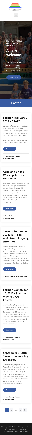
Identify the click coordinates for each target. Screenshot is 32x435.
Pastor (11, 156)
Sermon (17, 156)
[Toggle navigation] (16, 15)
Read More (9, 149)
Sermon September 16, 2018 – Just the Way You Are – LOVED (15, 295)
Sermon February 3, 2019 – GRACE (15, 119)
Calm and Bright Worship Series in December (14, 175)
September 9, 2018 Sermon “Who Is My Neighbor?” (15, 356)
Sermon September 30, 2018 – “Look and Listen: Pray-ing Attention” (16, 236)
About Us (13, 77)
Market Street (24, 431)
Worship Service (8, 158)
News (7, 156)
